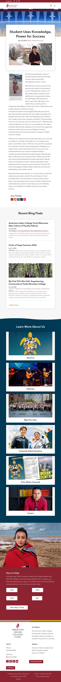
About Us (30, 358)
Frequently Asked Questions (30, 451)
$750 (12, 590)
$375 (37, 590)
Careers (30, 513)
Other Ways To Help (17, 607)
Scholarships (36, 661)
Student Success (37, 40)
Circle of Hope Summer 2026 (23, 245)
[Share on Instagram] (24, 199)
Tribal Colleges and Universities (31, 288)
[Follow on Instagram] (10, 661)
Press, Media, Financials (30, 482)
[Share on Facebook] (18, 199)
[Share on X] (21, 199)
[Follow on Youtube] (17, 661)
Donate (11, 668)
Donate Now (9, 1)
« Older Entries (14, 305)
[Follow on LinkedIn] (13, 661)
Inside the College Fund (15, 288)
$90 (37, 598)
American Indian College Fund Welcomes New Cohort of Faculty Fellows (28, 224)
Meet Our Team (30, 420)
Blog (29, 40)
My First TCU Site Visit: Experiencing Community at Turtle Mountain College (27, 282)
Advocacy (30, 389)
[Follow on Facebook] (7, 661)
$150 (12, 598)
